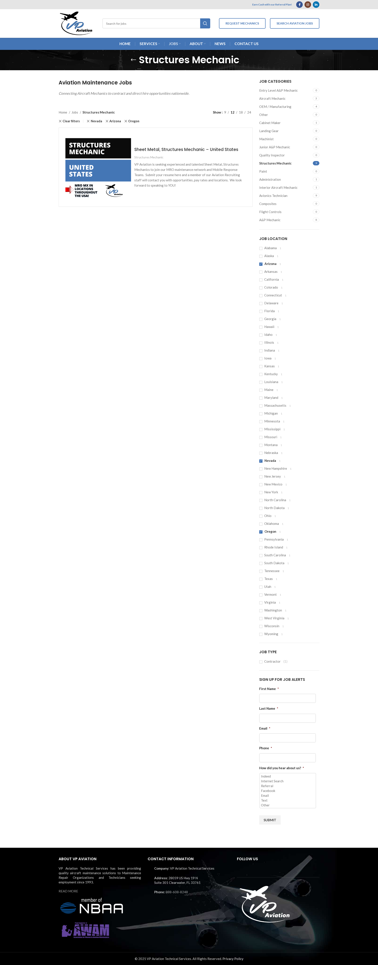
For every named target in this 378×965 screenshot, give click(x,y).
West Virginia (274, 618)
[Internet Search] (288, 781)
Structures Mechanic (275, 163)
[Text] (288, 800)
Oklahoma (271, 523)
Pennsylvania (274, 539)
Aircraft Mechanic (272, 98)
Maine (268, 390)
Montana (271, 445)
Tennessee (272, 571)
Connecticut (273, 295)
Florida (269, 311)
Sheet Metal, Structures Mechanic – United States (186, 149)
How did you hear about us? (281, 768)
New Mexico (273, 484)
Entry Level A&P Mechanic (278, 90)
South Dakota (274, 563)
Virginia (270, 602)
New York (271, 492)
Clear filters (71, 121)
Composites (267, 204)
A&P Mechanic (269, 220)
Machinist (266, 139)
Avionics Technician (273, 196)
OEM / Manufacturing (275, 107)
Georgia (270, 319)
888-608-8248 (177, 892)
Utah (267, 586)
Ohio (267, 516)
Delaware (271, 303)
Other (263, 115)
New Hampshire (275, 468)
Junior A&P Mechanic (274, 147)
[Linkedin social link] (316, 4)
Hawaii (269, 327)
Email (264, 728)
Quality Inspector (272, 155)
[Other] (288, 805)
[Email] (288, 795)
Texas (268, 579)
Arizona (270, 264)
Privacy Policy (232, 959)
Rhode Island (273, 547)
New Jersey (272, 476)
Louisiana (271, 382)
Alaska (269, 256)
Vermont (270, 594)
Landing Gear (269, 131)
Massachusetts (275, 405)
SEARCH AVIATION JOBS (294, 23)
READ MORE (68, 891)
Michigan (271, 413)
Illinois (269, 342)
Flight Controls (270, 212)
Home (63, 112)
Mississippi (272, 429)
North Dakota (274, 508)
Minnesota (272, 421)
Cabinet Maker (270, 123)
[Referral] (288, 785)
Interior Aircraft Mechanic (278, 187)
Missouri (270, 437)
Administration (270, 179)
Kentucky (271, 374)
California (271, 279)
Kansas (269, 366)
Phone (265, 748)
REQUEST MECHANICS (242, 23)
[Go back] (133, 60)
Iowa (267, 358)
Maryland (271, 397)
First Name (269, 689)
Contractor (272, 661)
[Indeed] (288, 776)
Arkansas (271, 271)
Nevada (270, 460)
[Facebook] (288, 790)
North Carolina (275, 500)
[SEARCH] (205, 23)
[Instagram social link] (307, 4)
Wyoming (271, 634)
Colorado (271, 287)
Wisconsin (271, 626)
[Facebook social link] (299, 4)
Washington (273, 610)
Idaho (268, 334)
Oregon (270, 531)
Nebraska (271, 453)
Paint (263, 171)
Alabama (270, 248)
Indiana (269, 350)
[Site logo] (76, 23)
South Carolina (275, 555)
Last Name (268, 708)
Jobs (75, 112)
